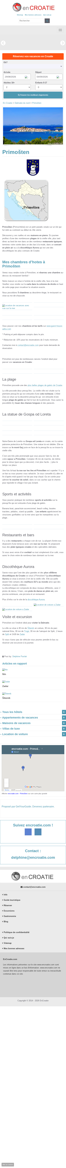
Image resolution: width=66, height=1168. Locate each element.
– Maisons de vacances (15, 723)
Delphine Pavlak (19, 656)
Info (5, 894)
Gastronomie (9, 916)
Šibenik (30, 628)
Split (7, 634)
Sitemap (20, 15)
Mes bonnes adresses (33, 15)
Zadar (22, 634)
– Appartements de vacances (19, 717)
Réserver (7, 905)
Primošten (36, 103)
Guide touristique (11, 900)
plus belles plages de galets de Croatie (45, 385)
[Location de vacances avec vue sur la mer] (17, 307)
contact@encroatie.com (28, 345)
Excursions (8, 911)
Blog (5, 921)
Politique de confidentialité (16, 932)
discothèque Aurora (36, 599)
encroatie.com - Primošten (17, 793)
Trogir (26, 631)
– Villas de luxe (10, 728)
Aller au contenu (8, 1164)
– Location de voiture (14, 734)
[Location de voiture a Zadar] (49, 605)
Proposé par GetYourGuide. (17, 806)
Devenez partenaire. (43, 806)
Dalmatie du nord (22, 103)
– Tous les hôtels (11, 712)
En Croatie (7, 103)
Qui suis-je (47, 15)
